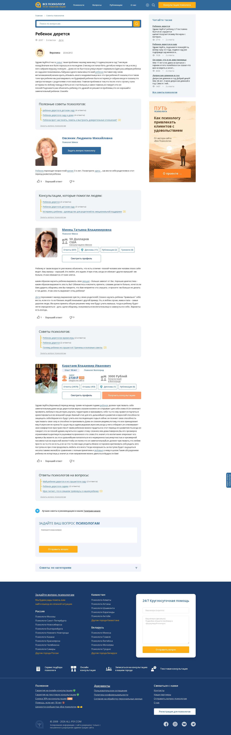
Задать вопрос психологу (81, 150)
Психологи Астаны (101, 604)
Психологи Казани (44, 636)
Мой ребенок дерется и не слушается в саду (64, 481)
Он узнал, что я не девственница (169, 59)
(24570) (70, 386)
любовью (98, 450)
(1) (110, 386)
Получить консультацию (121, 395)
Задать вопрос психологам (53, 125)
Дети (61, 40)
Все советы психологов (165, 92)
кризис (70, 170)
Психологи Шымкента (103, 608)
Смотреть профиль (81, 258)
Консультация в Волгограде (115, 380)
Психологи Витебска (102, 640)
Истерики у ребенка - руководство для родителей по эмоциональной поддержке (82, 211)
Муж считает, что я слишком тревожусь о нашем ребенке (71, 491)
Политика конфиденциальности (111, 694)
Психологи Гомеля (101, 636)
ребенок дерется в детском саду (59, 110)
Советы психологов (55, 15)
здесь (98, 170)
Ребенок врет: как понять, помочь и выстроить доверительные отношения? (80, 120)
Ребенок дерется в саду (165, 44)
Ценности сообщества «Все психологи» (56, 706)
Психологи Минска (101, 632)
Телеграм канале (92, 511)
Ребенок (39, 170)
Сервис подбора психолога (53, 669)
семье (59, 62)
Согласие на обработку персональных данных (118, 698)
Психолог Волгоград (94, 370)
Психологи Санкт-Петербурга (50, 620)
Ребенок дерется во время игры (58, 337)
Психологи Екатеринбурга (49, 628)
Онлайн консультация (88, 669)
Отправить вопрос (166, 649)
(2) (109, 250)
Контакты (159, 690)
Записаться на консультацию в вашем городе (131, 669)
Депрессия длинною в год (166, 75)
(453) (88, 386)
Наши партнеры (162, 694)
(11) (91, 250)
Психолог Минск (70, 142)
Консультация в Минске (80, 244)
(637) (69, 250)
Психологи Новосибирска (48, 624)
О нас (156, 702)
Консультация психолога (177, 4)
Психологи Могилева (102, 644)
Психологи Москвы (45, 616)
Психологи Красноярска (47, 640)
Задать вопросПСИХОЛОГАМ (228, 480)
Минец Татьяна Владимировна (86, 230)
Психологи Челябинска (47, 644)
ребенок (99, 72)
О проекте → (172, 173)
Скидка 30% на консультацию (51, 698)
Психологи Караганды (102, 612)
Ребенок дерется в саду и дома (58, 115)
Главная (39, 15)
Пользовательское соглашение (110, 690)
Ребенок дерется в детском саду (59, 206)
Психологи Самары (45, 649)
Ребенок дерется (51, 201)
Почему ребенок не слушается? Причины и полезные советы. (73, 347)
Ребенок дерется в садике (55, 486)
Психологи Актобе (100, 616)
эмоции (86, 281)
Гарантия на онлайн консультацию (54, 690)
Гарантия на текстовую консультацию (55, 694)
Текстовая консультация (174, 668)
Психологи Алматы (101, 599)
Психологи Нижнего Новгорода (52, 632)
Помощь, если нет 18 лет (48, 702)
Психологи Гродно (101, 649)
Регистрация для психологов (174, 711)
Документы (102, 686)
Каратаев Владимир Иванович (86, 365)
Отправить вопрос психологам (170, 698)
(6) (127, 250)
